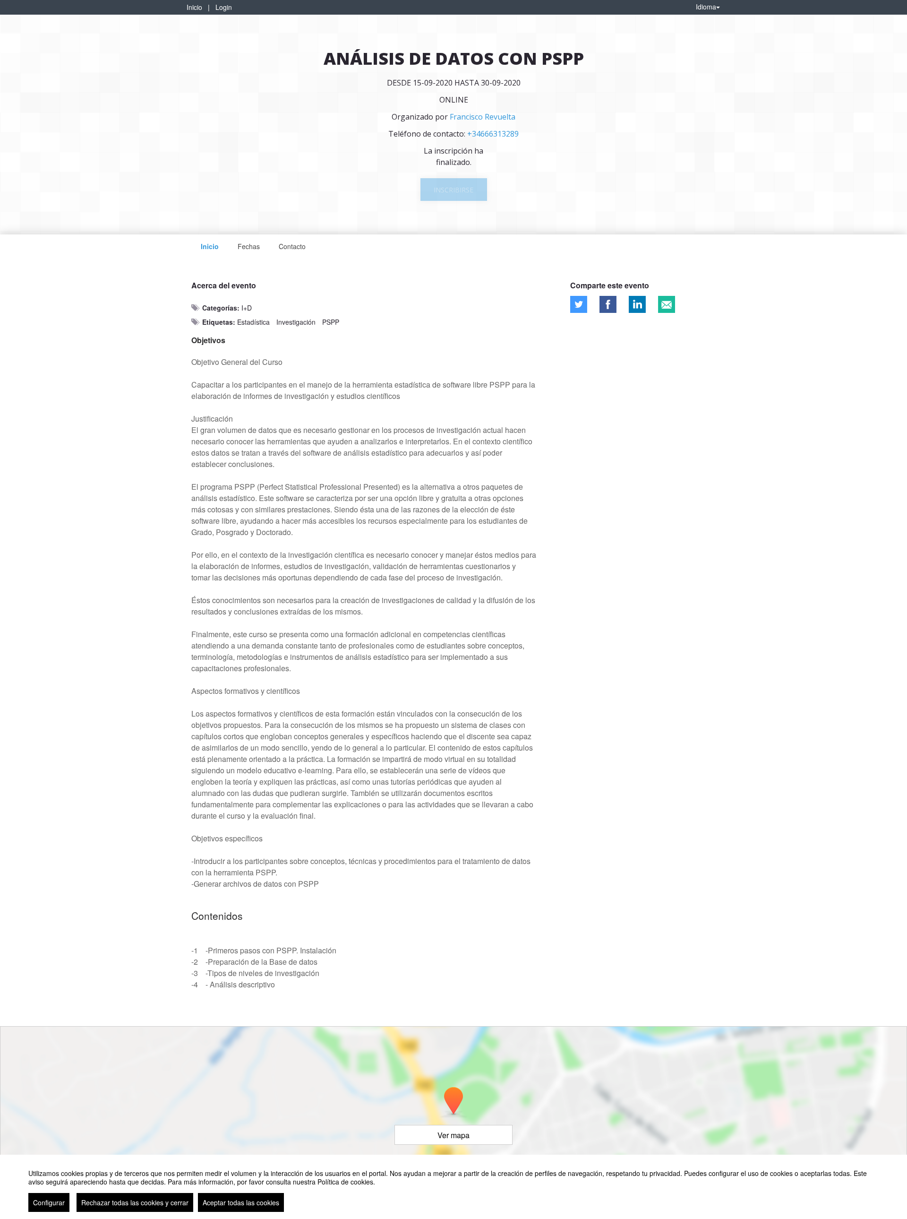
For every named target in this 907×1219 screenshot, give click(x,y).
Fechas (249, 246)
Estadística (253, 322)
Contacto (292, 246)
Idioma (706, 6)
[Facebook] (607, 304)
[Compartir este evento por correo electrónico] (666, 304)
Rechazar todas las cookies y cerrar (134, 1202)
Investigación (296, 322)
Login (223, 7)
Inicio (194, 7)
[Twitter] (578, 304)
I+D (246, 307)
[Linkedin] (637, 304)
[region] (453, 1187)
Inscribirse (453, 189)
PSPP (330, 322)
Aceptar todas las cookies (241, 1202)
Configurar (49, 1202)
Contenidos (217, 915)
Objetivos (208, 340)
